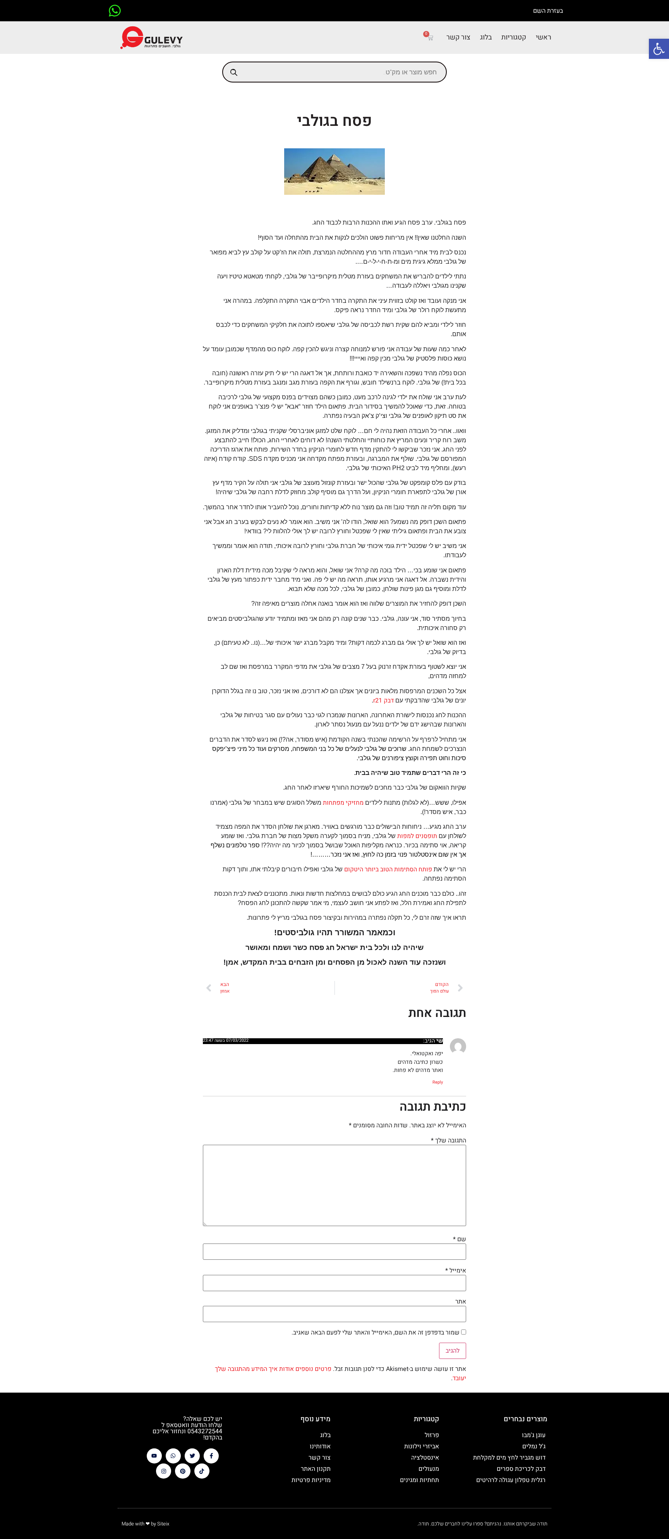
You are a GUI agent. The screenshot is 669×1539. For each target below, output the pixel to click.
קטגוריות (513, 37)
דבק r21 (383, 700)
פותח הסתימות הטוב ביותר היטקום (388, 869)
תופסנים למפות (417, 836)
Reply (437, 1082)
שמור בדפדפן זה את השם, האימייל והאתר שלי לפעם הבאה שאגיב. (376, 1332)
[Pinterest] (182, 1471)
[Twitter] (192, 1455)
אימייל (455, 1271)
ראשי (543, 37)
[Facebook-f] (211, 1455)
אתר (460, 1302)
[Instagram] (163, 1471)
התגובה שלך (448, 1140)
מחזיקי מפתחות (343, 802)
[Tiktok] (201, 1471)
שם (459, 1239)
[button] (659, 49)
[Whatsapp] (173, 1455)
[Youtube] (154, 1455)
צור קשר (458, 37)
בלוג (486, 37)
